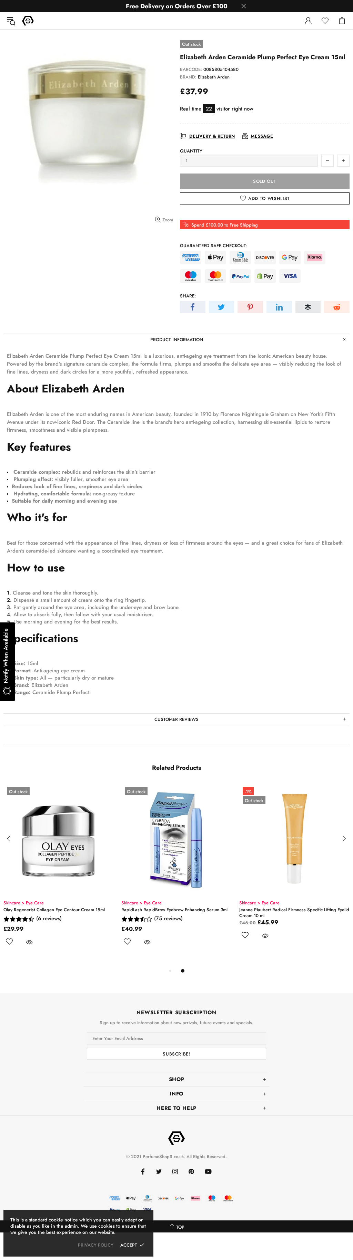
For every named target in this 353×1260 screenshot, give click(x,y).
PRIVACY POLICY (95, 1245)
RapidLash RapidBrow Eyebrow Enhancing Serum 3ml (174, 910)
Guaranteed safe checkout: (214, 246)
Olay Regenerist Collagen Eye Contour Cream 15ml (54, 910)
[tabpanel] (59, 873)
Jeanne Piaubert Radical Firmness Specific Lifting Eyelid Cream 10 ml (294, 912)
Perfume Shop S (28, 20)
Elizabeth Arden (214, 77)
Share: (188, 296)
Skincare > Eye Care (23, 903)
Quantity (191, 151)
